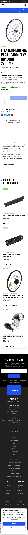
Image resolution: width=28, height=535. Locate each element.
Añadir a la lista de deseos (3, 102)
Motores (12, 293)
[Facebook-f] (10, 431)
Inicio (3, 10)
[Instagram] (12, 431)
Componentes (9, 10)
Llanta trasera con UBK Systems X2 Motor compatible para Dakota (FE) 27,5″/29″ (13, 297)
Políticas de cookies (14, 519)
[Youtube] (17, 431)
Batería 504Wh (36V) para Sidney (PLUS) (14, 216)
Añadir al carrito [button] (11, 224)
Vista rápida (24, 223)
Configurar (14, 530)
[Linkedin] (15, 431)
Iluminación (12, 334)
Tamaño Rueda (4, 89)
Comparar (7, 102)
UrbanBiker (8, 68)
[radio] (3, 92)
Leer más (8, 264)
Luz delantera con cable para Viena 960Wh (13, 337)
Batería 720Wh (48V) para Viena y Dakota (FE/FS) (12, 255)
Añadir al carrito (18, 98)
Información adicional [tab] (9, 164)
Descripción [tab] (7, 137)
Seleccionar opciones (12, 305)
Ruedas (15, 10)
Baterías (5, 213)
